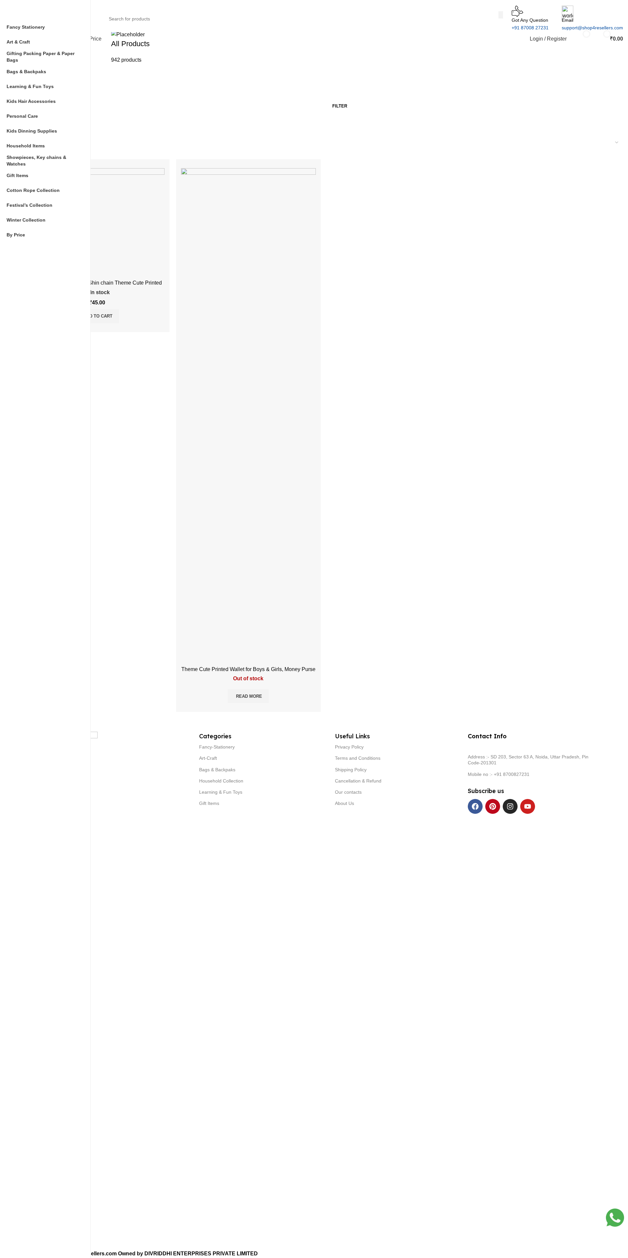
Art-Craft (208, 758)
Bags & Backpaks (217, 769)
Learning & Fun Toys (220, 792)
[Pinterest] (492, 806)
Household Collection (221, 780)
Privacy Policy (349, 747)
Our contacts (348, 792)
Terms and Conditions (357, 758)
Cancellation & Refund (358, 780)
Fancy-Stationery (217, 747)
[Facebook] (475, 806)
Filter (339, 106)
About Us (344, 803)
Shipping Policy (351, 769)
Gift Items (209, 803)
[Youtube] (527, 806)
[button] (97, 316)
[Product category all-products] (151, 47)
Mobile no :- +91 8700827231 (498, 774)
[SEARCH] (500, 14)
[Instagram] (510, 806)
